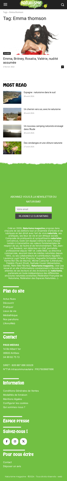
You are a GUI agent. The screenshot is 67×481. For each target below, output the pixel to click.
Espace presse (16, 421)
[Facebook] (6, 441)
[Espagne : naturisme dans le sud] (12, 97)
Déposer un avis (12, 466)
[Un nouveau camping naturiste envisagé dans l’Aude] (12, 131)
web (60, 476)
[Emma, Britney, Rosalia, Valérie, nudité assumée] (33, 39)
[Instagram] (15, 441)
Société (7, 53)
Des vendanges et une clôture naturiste (43, 143)
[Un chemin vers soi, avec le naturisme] (12, 114)
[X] (23, 441)
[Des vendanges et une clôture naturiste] (12, 148)
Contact (7, 462)
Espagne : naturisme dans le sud (39, 92)
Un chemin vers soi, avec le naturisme (42, 109)
